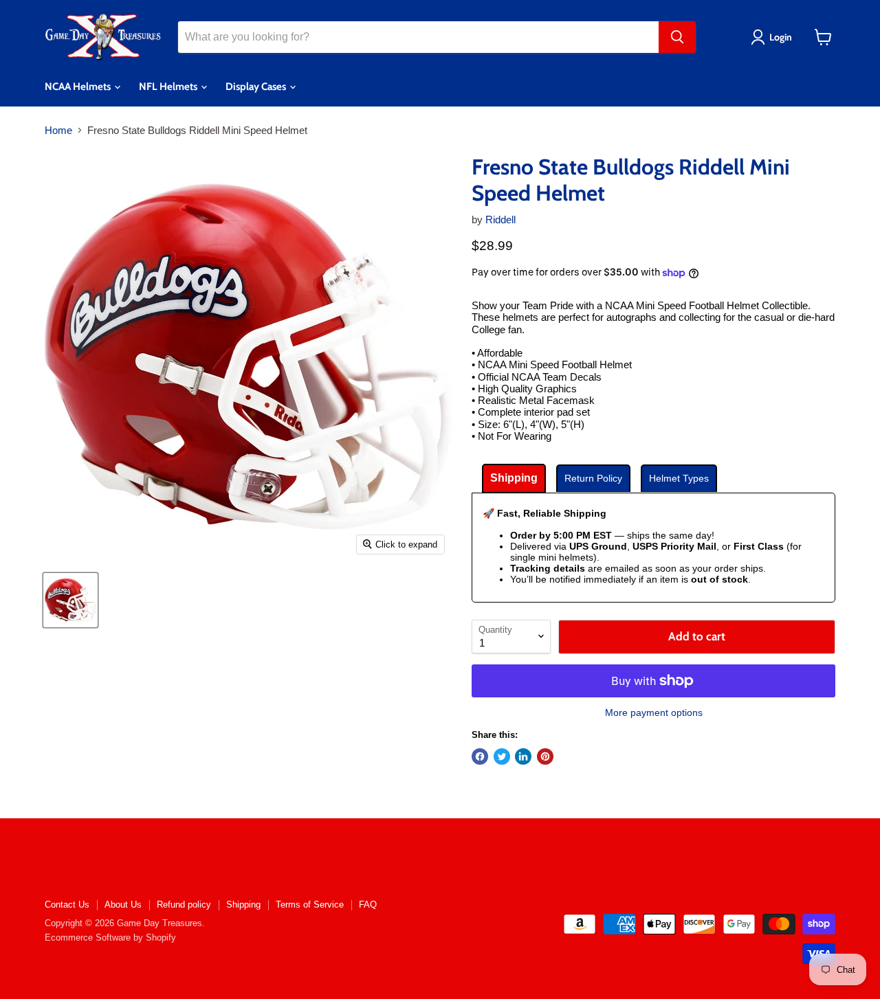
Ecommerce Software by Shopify (110, 937)
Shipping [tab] (514, 478)
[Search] (677, 37)
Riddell (500, 219)
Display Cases (257, 86)
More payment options (654, 712)
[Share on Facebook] (480, 756)
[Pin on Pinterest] (545, 756)
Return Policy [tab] (593, 478)
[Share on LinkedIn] (523, 756)
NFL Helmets (169, 86)
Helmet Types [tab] (679, 478)
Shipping (243, 904)
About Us (123, 904)
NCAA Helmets (79, 86)
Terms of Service (310, 904)
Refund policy (184, 904)
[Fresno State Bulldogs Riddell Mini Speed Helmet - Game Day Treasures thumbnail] (70, 600)
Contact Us (67, 904)
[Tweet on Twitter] (502, 756)
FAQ (368, 904)
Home (58, 130)
